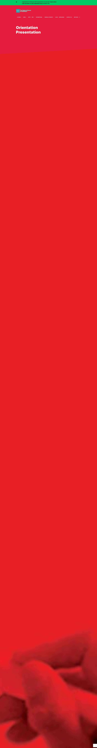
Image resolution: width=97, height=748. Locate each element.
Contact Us (69, 17)
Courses (19, 17)
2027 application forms (37, 3)
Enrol (24, 17)
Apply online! (53, 1)
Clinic (56, 17)
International (39, 17)
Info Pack (76, 17)
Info (33, 17)
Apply (29, 17)
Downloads (61, 17)
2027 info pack (25, 3)
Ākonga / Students (49, 17)
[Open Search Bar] (79, 17)
